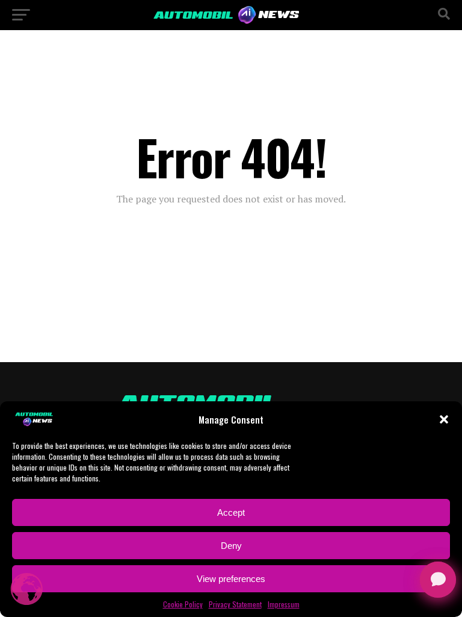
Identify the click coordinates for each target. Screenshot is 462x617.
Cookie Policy (183, 604)
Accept (231, 512)
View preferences (231, 579)
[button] (444, 419)
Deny (231, 545)
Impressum (284, 604)
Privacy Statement (235, 604)
